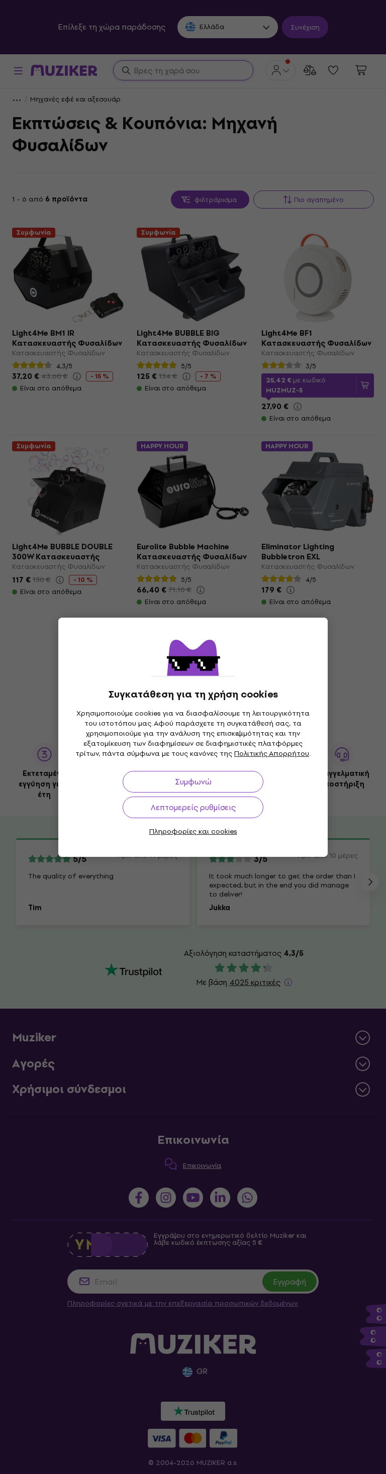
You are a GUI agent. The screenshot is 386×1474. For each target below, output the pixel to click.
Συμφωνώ (193, 781)
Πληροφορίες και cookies (193, 831)
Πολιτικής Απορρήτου (271, 753)
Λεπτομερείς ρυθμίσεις (193, 807)
